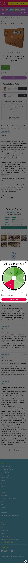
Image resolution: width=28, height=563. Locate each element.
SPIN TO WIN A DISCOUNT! (14, 299)
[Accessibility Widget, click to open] (25, 561)
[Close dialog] (26, 262)
